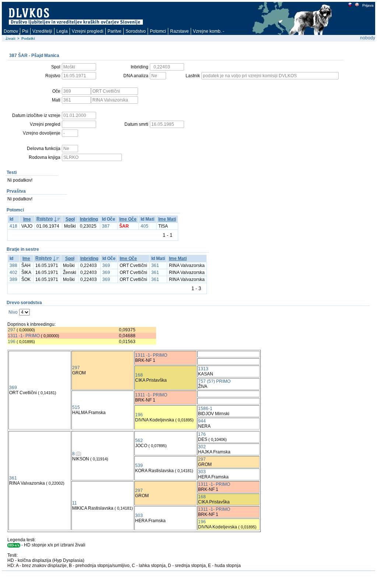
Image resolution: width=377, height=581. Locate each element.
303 (202, 471)
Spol (70, 219)
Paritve (114, 31)
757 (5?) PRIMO (214, 381)
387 (106, 226)
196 (11, 341)
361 (155, 265)
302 (202, 446)
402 (13, 272)
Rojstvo (44, 218)
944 (202, 421)
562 (139, 440)
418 (13, 226)
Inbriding (89, 219)
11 (74, 503)
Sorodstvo (136, 31)
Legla (62, 31)
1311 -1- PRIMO (24, 335)
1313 (203, 368)
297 (11, 329)
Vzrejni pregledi (87, 31)
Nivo (13, 312)
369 (106, 265)
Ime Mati (167, 219)
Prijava (368, 5)
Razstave (179, 31)
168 (139, 375)
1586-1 (205, 408)
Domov (11, 31)
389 (13, 279)
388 (13, 265)
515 (76, 407)
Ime (27, 219)
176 (202, 434)
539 (139, 465)
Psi (25, 31)
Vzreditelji (42, 31)
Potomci (158, 31)
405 (144, 226)
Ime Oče (128, 219)
